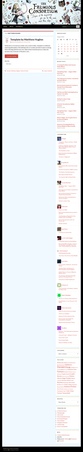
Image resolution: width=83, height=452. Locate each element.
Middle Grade (70, 380)
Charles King (60, 424)
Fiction (70, 372)
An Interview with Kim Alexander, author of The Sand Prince (67, 276)
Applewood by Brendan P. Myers (67, 322)
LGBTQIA (59, 380)
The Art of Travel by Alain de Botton (68, 298)
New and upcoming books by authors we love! (68, 213)
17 (61, 49)
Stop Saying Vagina (63, 340)
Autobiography (60, 365)
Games (74, 372)
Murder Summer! (63, 223)
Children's (68, 365)
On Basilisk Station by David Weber (68, 241)
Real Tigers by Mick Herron (65, 174)
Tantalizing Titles (61, 391)
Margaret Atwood (62, 422)
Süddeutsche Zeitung (68, 389)
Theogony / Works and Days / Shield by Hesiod (68, 142)
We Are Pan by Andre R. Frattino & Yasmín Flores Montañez (67, 194)
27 (70, 51)
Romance (75, 384)
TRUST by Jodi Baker (64, 313)
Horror (59, 378)
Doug (67, 367)
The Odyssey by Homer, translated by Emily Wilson (68, 190)
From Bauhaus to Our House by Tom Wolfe (68, 301)
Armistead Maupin (62, 418)
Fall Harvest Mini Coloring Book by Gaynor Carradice (67, 197)
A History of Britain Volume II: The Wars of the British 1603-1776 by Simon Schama (67, 147)
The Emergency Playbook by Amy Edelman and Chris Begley (67, 216)
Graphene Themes (15, 450)
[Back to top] (79, 448)
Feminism (66, 372)
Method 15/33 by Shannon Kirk (66, 316)
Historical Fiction (65, 376)
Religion (70, 384)
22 (77, 49)
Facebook (74, 439)
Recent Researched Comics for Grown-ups (66, 220)
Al (57, 362)
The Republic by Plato (64, 150)
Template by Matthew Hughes (26, 39)
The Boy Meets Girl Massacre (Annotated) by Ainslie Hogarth (66, 269)
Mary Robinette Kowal (63, 416)
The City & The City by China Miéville (68, 255)
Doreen (21, 42)
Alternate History (63, 362)
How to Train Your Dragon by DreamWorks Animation (66, 319)
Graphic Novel (66, 374)
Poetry (62, 384)
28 (74, 51)
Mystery (60, 382)
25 (64, 51)
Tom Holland (60, 420)
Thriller (68, 391)
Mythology (65, 382)
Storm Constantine (62, 426)
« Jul (67, 55)
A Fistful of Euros (62, 411)
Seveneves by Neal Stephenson (67, 279)
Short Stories (60, 389)
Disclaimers (19, 26)
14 (74, 46)
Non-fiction (72, 382)
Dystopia (72, 367)
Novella (59, 384)
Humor (73, 378)
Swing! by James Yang (63, 99)
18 (64, 49)
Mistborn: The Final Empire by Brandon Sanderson (68, 332)
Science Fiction (27, 42)
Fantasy (60, 371)
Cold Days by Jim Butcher (65, 232)
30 (58, 53)
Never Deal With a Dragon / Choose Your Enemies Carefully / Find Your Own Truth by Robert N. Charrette (68, 245)
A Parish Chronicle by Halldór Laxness (68, 169)
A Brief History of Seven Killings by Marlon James (67, 272)
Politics (66, 384)
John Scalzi (60, 415)
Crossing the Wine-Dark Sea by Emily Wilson (68, 166)
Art (69, 362)
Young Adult (66, 393)
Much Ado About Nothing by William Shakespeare (68, 153)
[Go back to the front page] (41, 12)
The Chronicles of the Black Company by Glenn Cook (68, 289)
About (11, 26)
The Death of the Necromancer (67, 172)
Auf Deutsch (72, 362)
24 (61, 51)
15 (77, 46)
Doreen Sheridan (15, 42)
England (62, 369)
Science (62, 387)
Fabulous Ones (72, 369)
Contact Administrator (63, 435)
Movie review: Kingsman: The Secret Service (68, 265)
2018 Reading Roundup (65, 253)
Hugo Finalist (66, 378)
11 (64, 46)
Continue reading (11, 56)
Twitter (66, 439)
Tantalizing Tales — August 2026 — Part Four (67, 186)
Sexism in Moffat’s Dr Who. (65, 342)
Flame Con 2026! (63, 209)
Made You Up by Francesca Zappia (67, 311)
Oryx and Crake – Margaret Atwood (68, 335)
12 (67, 46)
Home (5, 26)
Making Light (61, 413)
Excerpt (65, 369)
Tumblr (61, 441)
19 (67, 49)
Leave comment (48, 71)
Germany (59, 374)
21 (74, 49)
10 (61, 46)
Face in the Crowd (63, 337)
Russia (58, 387)
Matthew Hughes (15, 71)
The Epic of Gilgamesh (64, 157)
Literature (64, 380)
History (71, 376)
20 (70, 49)
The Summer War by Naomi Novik (67, 177)
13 (70, 46)
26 (67, 51)
